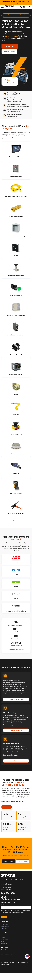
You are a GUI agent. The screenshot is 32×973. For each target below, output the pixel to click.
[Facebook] (2, 897)
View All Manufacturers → (16, 649)
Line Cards (4, 952)
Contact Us (4, 935)
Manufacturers (5, 926)
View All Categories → (16, 521)
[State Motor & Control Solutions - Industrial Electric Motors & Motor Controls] (8, 876)
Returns (3, 941)
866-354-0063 (8, 893)
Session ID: (4, 943)
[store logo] (9, 6)
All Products (4, 924)
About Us (3, 950)
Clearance (4, 928)
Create (4, 1)
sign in (19, 1)
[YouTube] (5, 897)
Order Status (4, 939)
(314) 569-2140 (6, 887)
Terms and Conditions (7, 954)
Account (3, 937)
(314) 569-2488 (6, 889)
